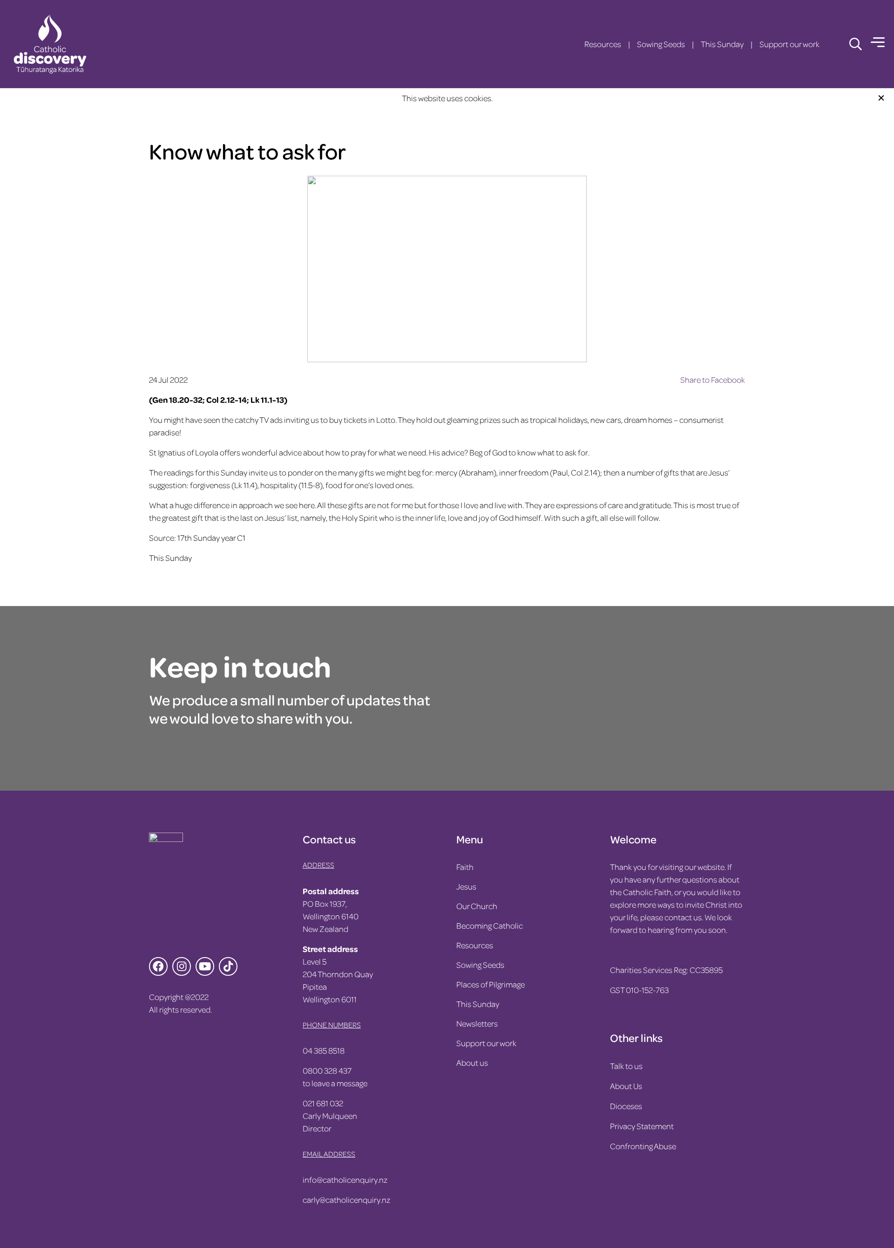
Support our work (789, 44)
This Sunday (722, 44)
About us (472, 1062)
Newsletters (477, 1023)
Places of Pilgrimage (490, 984)
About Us (626, 1086)
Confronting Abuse (643, 1146)
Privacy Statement (642, 1126)
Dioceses (626, 1106)
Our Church (476, 906)
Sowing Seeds (661, 44)
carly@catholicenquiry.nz (346, 1199)
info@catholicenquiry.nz (345, 1179)
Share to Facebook (712, 379)
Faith (465, 867)
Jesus (466, 886)
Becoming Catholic (489, 925)
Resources (602, 44)
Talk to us (626, 1066)
